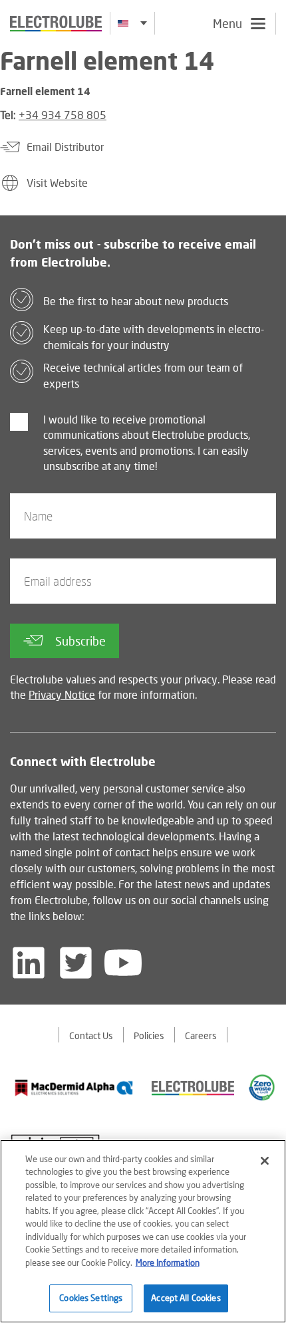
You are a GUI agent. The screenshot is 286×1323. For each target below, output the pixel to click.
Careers (201, 1035)
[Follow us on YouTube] (123, 962)
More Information (168, 1262)
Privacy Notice (62, 694)
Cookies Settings (90, 1297)
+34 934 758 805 (62, 114)
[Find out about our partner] (74, 1088)
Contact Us (91, 1035)
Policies (149, 1035)
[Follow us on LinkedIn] (28, 962)
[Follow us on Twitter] (75, 962)
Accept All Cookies (185, 1297)
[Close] (264, 1160)
